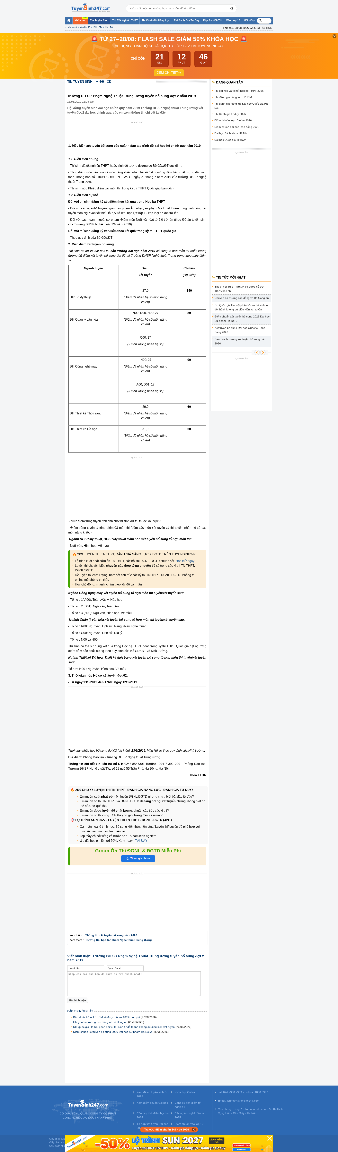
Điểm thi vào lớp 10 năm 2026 (233, 120)
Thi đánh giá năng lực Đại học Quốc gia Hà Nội (241, 106)
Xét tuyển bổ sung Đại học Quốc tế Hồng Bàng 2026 (240, 330)
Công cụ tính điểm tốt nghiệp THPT (188, 1104)
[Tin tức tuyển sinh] (90, 8)
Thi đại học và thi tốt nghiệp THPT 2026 (239, 90)
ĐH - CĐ (97, 27)
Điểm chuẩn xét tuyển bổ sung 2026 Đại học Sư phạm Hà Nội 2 (112, 1031)
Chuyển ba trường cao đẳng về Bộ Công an (100, 1022)
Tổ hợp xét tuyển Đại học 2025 (152, 1126)
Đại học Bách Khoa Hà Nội (230, 133)
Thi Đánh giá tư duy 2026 (230, 114)
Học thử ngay (185, 561)
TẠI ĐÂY (140, 840)
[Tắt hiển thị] (194, 1129)
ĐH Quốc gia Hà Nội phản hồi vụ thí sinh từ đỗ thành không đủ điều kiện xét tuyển (124, 1026)
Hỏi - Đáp (109, 27)
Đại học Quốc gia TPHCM (230, 139)
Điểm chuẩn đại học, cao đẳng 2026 (236, 126)
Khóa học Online (185, 1092)
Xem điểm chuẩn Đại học (152, 1102)
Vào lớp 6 (72, 27)
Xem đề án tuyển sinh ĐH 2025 (152, 1094)
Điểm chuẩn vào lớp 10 (189, 1123)
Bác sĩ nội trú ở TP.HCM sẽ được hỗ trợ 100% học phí (106, 1017)
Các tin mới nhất (80, 1011)
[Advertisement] (138, 134)
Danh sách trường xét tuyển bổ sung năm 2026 (240, 341)
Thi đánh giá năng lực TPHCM (233, 97)
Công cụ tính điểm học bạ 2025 (153, 1115)
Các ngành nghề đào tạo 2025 (190, 1115)
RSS (269, 27)
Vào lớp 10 (85, 27)
